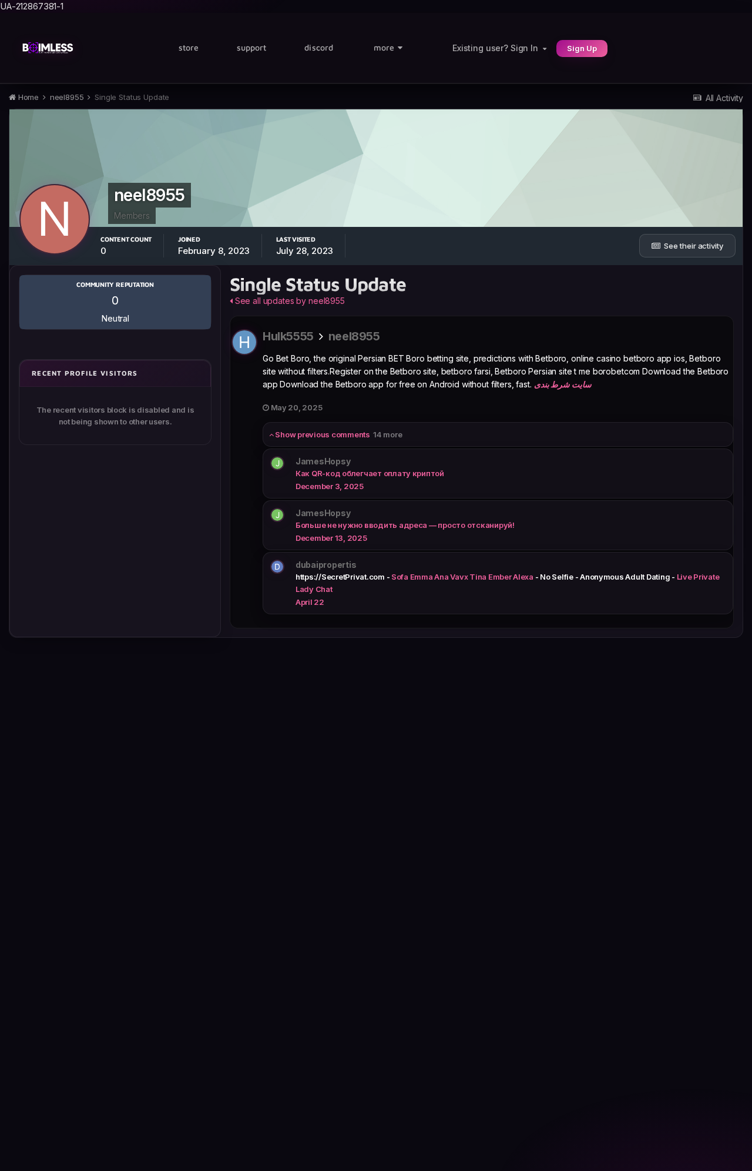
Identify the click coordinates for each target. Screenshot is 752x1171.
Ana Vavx (451, 576)
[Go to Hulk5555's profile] (244, 342)
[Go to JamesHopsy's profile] (277, 463)
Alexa (523, 576)
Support (252, 47)
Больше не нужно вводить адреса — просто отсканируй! (405, 525)
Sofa (399, 576)
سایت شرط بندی (563, 384)
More (384, 47)
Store (189, 47)
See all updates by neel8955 (289, 301)
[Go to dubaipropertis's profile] (277, 567)
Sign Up (582, 48)
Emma (421, 576)
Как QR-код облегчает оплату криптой (370, 473)
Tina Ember (490, 576)
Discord (318, 47)
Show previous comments (338, 434)
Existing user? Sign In (497, 48)
